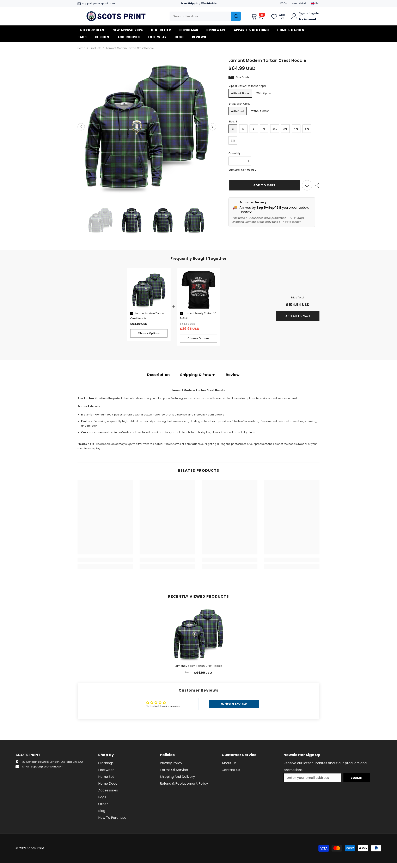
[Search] (205, 16)
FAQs (283, 3)
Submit (357, 778)
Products (96, 48)
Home (81, 48)
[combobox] (200, 16)
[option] (147, 126)
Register (314, 13)
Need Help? (299, 3)
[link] (105, 560)
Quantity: (234, 153)
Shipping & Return (197, 374)
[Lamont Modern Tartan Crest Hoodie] (198, 634)
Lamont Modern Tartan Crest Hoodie (198, 666)
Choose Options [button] (149, 333)
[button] (81, 126)
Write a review (234, 704)
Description (158, 374)
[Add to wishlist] (307, 185)
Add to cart (263, 185)
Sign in (302, 14)
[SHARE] (315, 185)
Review (232, 374)
